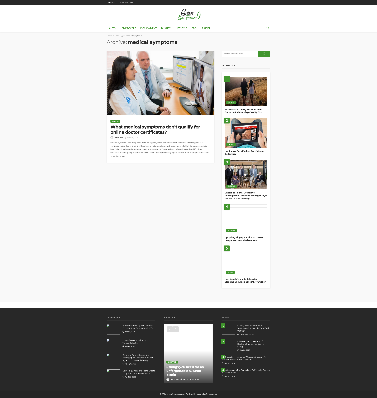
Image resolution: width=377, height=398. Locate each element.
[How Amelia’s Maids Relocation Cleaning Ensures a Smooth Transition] (246, 261)
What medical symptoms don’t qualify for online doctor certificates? (155, 129)
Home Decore (128, 28)
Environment (148, 28)
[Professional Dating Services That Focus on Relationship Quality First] (246, 91)
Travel (206, 28)
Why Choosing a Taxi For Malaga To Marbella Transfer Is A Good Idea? (246, 371)
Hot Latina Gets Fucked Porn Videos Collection (244, 152)
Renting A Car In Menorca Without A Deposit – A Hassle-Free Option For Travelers (243, 358)
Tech (194, 28)
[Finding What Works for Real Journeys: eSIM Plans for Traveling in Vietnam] (228, 329)
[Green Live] (188, 14)
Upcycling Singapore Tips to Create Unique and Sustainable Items (244, 239)
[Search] (267, 28)
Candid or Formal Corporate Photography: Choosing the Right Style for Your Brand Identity (246, 195)
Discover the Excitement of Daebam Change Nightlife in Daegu (250, 344)
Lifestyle (181, 28)
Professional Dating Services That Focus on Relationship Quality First (243, 111)
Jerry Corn (118, 137)
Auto (112, 28)
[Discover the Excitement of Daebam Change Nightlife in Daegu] (228, 345)
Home (230, 272)
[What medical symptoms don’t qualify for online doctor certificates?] (160, 83)
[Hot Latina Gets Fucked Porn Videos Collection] (246, 133)
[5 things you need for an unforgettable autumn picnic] (188, 353)
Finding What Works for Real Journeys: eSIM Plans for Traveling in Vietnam (253, 328)
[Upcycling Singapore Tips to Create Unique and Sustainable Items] (246, 219)
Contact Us (111, 2)
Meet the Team (126, 2)
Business (166, 28)
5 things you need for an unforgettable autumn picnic (185, 371)
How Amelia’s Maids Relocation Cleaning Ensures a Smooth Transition (245, 280)
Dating (231, 103)
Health (115, 121)
